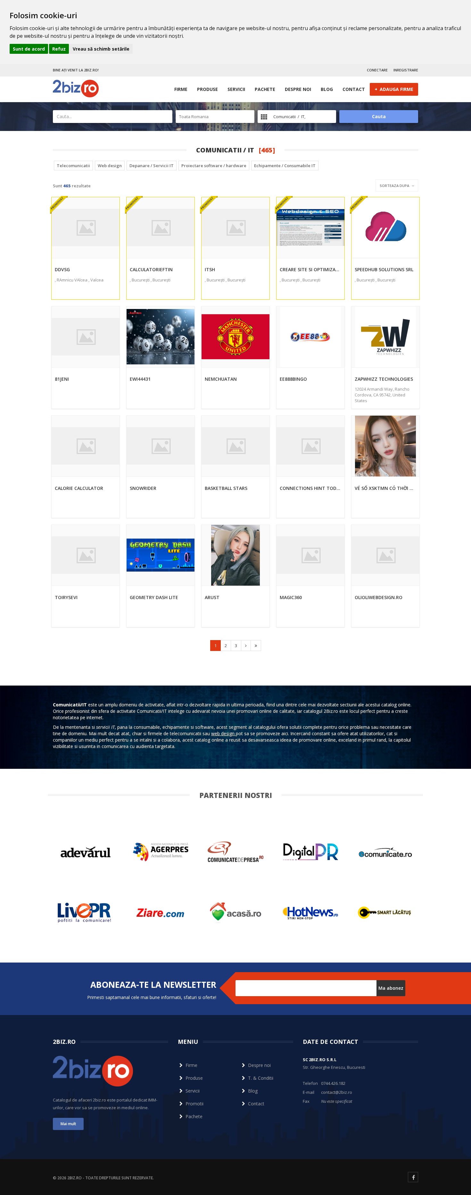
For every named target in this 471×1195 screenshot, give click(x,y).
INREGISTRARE (405, 70)
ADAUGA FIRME (394, 89)
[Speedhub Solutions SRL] (385, 227)
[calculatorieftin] (160, 227)
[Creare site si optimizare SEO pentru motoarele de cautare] (310, 227)
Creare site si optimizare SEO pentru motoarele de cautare (310, 269)
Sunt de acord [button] (29, 49)
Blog (327, 89)
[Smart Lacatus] (385, 912)
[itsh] (235, 227)
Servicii (236, 89)
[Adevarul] (85, 852)
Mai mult (68, 1123)
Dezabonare (248, 999)
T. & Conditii (260, 1078)
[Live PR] (85, 912)
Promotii (194, 1104)
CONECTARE (377, 70)
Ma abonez (390, 988)
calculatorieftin (151, 269)
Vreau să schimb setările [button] (101, 49)
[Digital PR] (310, 852)
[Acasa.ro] (235, 912)
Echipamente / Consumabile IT (285, 165)
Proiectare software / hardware (213, 165)
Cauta (379, 116)
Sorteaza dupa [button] (395, 185)
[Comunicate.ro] (385, 852)
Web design (110, 165)
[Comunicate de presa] (235, 852)
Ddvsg (62, 269)
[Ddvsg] (86, 227)
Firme (180, 89)
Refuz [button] (59, 49)
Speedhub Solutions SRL (384, 269)
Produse (207, 89)
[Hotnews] (310, 912)
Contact (354, 89)
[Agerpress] (160, 852)
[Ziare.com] (160, 912)
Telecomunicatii (73, 165)
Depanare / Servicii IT (151, 165)
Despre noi (298, 89)
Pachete (265, 89)
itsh (210, 269)
